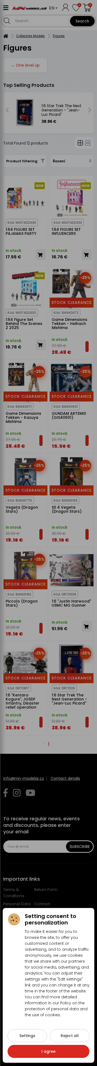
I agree (48, 1051)
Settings (27, 1035)
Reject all (70, 1035)
